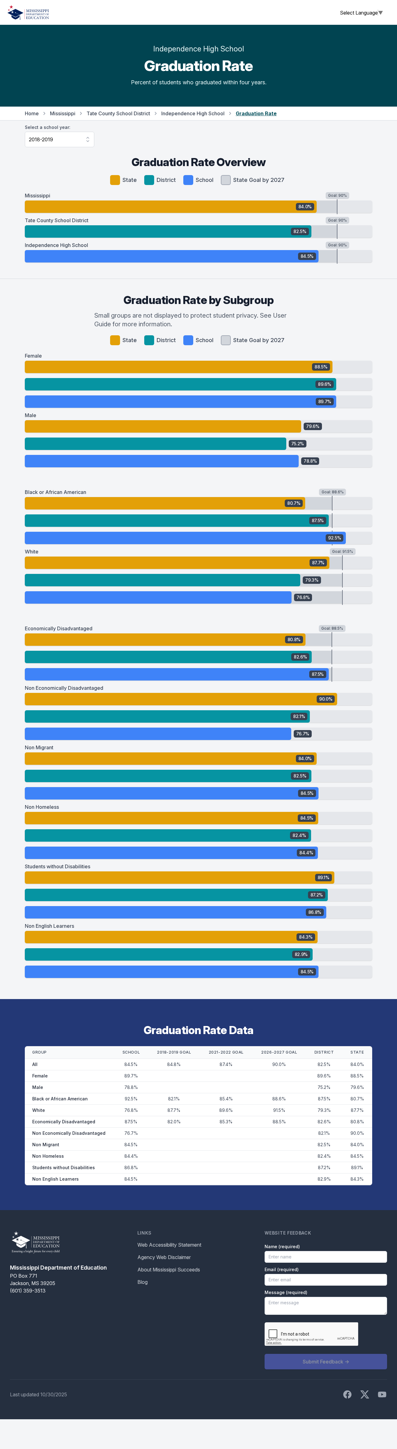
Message (286, 1292)
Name (282, 1246)
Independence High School (193, 113)
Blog (142, 1282)
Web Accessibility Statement (169, 1245)
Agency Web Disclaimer (164, 1257)
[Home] (28, 12)
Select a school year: (47, 127)
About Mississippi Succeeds (168, 1269)
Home (32, 113)
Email (282, 1269)
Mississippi (62, 113)
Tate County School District (118, 113)
